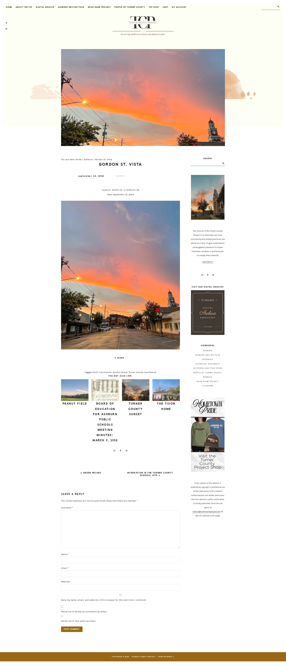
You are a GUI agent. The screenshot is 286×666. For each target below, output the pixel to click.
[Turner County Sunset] (135, 390)
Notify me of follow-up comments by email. (84, 611)
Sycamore (207, 386)
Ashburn (120, 176)
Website (65, 581)
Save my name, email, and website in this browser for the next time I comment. (103, 600)
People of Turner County (207, 373)
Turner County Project (143, 26)
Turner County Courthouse (142, 372)
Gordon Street (120, 372)
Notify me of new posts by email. (78, 621)
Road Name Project (208, 381)
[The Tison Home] (166, 390)
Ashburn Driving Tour (207, 355)
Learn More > (207, 262)
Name (65, 554)
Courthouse (105, 372)
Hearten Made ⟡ (166, 657)
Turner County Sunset (135, 409)
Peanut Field (75, 403)
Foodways (207, 359)
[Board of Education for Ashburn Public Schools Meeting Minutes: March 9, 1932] (105, 390)
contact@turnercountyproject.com (206, 511)
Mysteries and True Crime (207, 368)
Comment (67, 507)
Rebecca (207, 377)
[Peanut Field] (74, 390)
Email (65, 568)
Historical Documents (207, 364)
